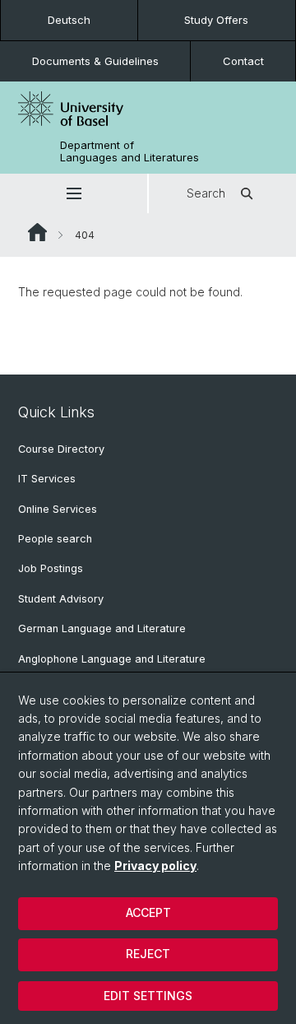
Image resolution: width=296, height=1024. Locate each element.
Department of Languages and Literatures (129, 151)
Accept (148, 912)
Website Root (37, 232)
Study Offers (216, 19)
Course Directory (61, 449)
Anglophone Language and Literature (112, 659)
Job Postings (50, 568)
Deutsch (69, 19)
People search (55, 539)
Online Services (57, 509)
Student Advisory (61, 599)
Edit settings (148, 996)
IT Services (47, 478)
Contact (243, 60)
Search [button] (206, 193)
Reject (148, 954)
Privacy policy (155, 866)
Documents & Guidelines (95, 60)
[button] (73, 193)
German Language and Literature (102, 628)
